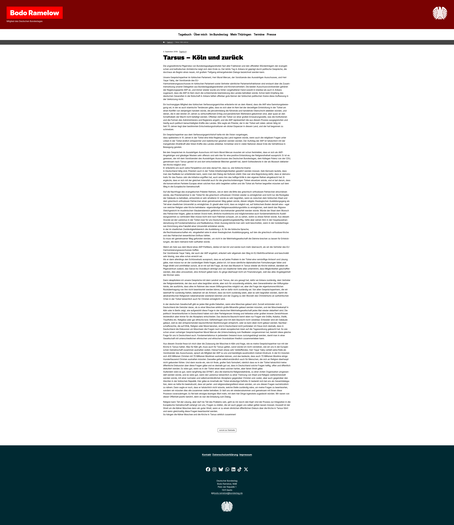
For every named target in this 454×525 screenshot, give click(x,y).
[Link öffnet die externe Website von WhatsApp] (227, 469)
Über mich (200, 34)
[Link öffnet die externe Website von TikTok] (239, 469)
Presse (271, 34)
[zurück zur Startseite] (434, 13)
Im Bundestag (219, 34)
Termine (259, 34)
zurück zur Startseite (227, 430)
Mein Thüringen (240, 34)
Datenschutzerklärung (225, 454)
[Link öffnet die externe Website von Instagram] (214, 469)
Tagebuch (184, 34)
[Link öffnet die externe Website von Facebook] (208, 469)
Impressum (245, 454)
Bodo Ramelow (34, 13)
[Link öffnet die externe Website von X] (246, 469)
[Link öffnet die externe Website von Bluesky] (221, 469)
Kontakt (206, 454)
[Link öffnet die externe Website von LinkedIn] (233, 469)
